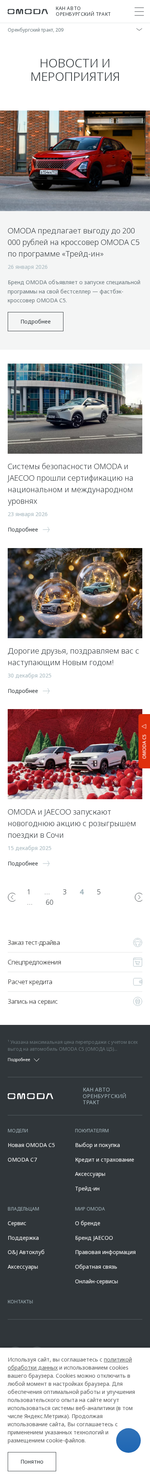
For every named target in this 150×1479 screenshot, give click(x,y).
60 (50, 902)
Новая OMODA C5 (31, 1145)
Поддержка (23, 1237)
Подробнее (35, 321)
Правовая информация (105, 1252)
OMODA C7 (22, 1159)
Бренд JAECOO (94, 1237)
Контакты (20, 1301)
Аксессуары (90, 1173)
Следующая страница (138, 897)
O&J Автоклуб (26, 1252)
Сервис (17, 1223)
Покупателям (92, 1130)
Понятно (31, 1461)
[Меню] (139, 11)
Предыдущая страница (11, 897)
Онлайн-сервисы (96, 1281)
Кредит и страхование (104, 1159)
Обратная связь (96, 1266)
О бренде (87, 1223)
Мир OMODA (90, 1209)
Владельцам (23, 1209)
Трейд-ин (87, 1188)
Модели (18, 1130)
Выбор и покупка (97, 1145)
